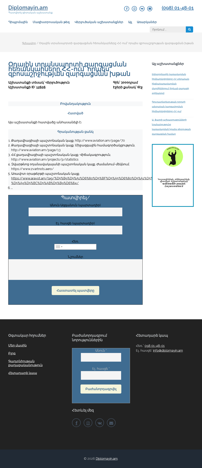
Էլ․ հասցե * (101, 368)
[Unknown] (59, 247)
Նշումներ (75, 257)
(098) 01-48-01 (178, 8)
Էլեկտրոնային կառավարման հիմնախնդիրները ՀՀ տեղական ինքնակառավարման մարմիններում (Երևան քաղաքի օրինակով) (170, 84)
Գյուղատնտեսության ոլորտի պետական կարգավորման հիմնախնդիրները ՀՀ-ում (168, 107)
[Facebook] (126, 8)
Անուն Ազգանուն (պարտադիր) (75, 205)
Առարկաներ (147, 22)
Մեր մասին (17, 345)
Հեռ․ (75, 241)
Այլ (130, 22)
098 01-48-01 (155, 346)
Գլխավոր (29, 43)
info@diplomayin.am (168, 350)
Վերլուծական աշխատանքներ (99, 22)
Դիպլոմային (18, 22)
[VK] (142, 8)
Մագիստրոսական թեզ (51, 22)
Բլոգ (12, 353)
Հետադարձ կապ (22, 373)
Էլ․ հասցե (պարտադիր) (75, 223)
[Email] (149, 8)
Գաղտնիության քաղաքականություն (25, 363)
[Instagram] (134, 8)
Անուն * (101, 350)
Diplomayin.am (28, 7)
